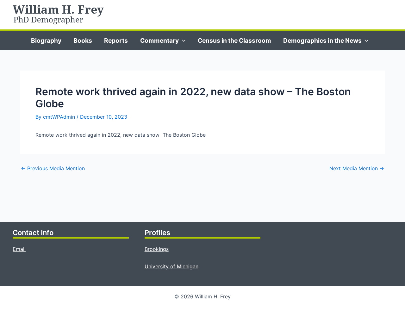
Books (82, 40)
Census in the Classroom (234, 40)
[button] (182, 40)
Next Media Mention (356, 168)
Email (19, 249)
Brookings (157, 249)
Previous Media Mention (53, 168)
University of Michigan (171, 266)
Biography (46, 40)
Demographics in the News (322, 40)
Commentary (159, 40)
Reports (116, 40)
